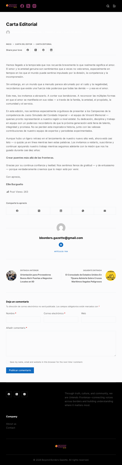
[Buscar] (108, 6)
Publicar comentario (20, 370)
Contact (10, 427)
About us (11, 423)
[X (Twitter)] (28, 6)
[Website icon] (61, 245)
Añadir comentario (16, 327)
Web (83, 313)
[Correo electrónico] (105, 211)
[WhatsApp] (83, 211)
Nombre (11, 313)
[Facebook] (22, 6)
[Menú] (114, 5)
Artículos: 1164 (61, 251)
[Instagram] (34, 6)
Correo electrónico (54, 313)
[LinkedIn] (51, 50)
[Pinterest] (43, 50)
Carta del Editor (72, 32)
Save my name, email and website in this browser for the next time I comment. (46, 362)
